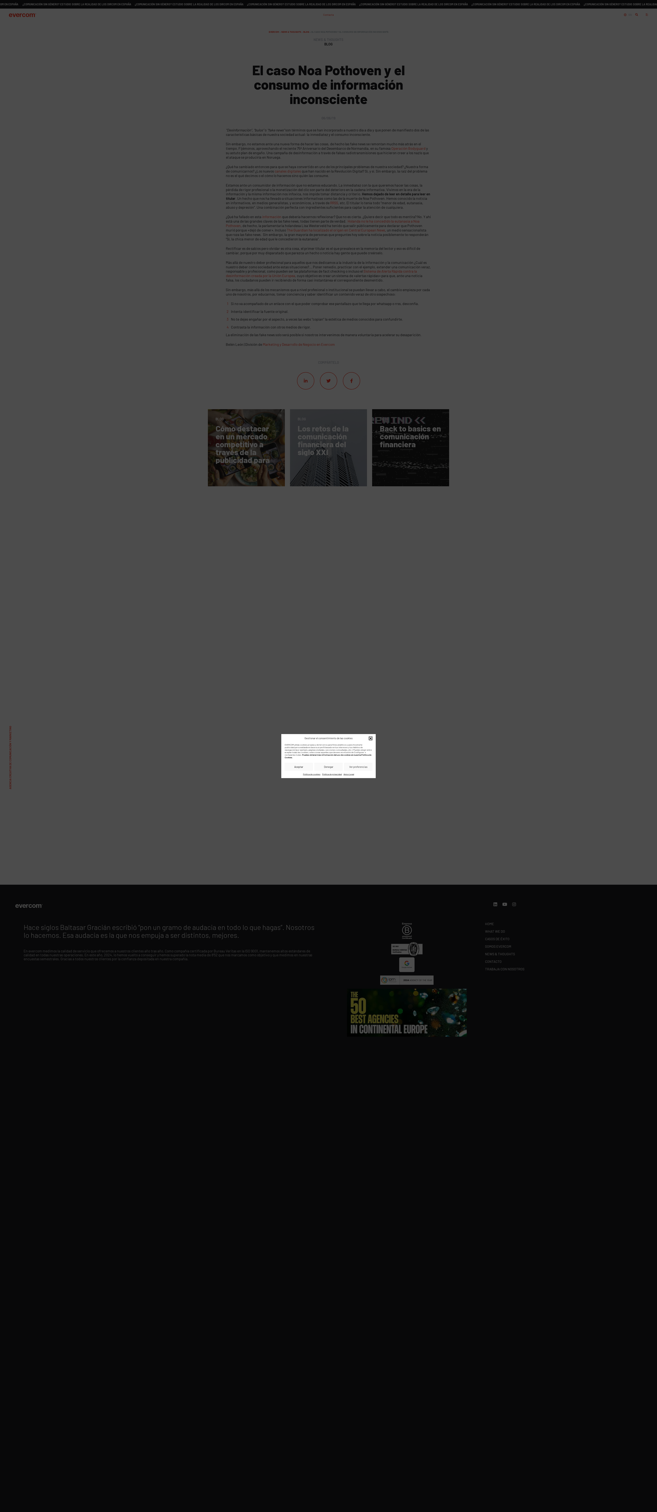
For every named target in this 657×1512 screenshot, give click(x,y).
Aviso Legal (349, 774)
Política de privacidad (332, 774)
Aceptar (298, 766)
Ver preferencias (358, 766)
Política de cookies (311, 774)
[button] (370, 738)
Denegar (328, 766)
